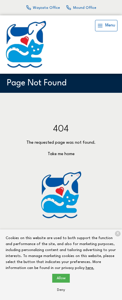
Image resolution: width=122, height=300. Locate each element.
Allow (61, 278)
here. (90, 268)
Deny (61, 290)
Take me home (61, 154)
